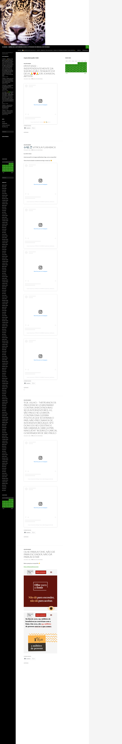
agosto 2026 (4, 185)
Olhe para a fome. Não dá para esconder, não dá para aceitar (39, 554)
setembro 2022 (5, 264)
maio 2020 (4, 312)
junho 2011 (4, 486)
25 (66, 71)
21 (76, 69)
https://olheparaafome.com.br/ (31, 566)
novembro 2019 (5, 322)
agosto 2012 (4, 464)
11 (66, 67)
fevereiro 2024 (5, 235)
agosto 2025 (4, 205)
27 (72, 71)
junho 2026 (4, 188)
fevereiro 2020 (5, 317)
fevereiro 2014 (5, 434)
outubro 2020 (4, 303)
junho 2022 (4, 269)
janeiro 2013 (4, 456)
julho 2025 (4, 207)
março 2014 (4, 432)
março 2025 (4, 213)
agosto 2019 (4, 327)
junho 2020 (4, 310)
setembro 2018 (5, 346)
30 (82, 71)
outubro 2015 (4, 400)
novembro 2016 (5, 383)
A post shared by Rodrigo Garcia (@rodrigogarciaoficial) (40, 479)
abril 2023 (4, 252)
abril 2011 (4, 490)
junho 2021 (4, 290)
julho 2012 (4, 466)
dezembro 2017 (5, 361)
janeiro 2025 (4, 217)
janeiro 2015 (4, 415)
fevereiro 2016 (5, 398)
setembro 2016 (5, 386)
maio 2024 (4, 230)
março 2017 (4, 376)
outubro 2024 (4, 222)
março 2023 (4, 254)
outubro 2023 (4, 242)
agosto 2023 (4, 246)
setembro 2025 (5, 203)
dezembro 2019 (5, 320)
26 (69, 71)
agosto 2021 (4, 286)
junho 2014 (4, 427)
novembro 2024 (5, 220)
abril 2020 (4, 313)
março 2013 (4, 452)
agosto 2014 (4, 424)
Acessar (3, 121)
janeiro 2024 (4, 237)
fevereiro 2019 (5, 337)
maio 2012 (4, 469)
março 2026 (4, 193)
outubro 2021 (4, 283)
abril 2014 (4, 430)
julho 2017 (4, 369)
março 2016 (4, 397)
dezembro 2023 (5, 239)
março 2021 (4, 295)
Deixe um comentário (38, 78)
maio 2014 (4, 429)
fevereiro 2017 (5, 378)
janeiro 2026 (4, 196)
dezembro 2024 (5, 219)
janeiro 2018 (4, 359)
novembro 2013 (5, 439)
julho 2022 (4, 268)
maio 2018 (4, 352)
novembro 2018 (5, 342)
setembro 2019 (5, 325)
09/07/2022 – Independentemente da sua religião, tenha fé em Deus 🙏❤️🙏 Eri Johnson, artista (39, 71)
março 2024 (4, 234)
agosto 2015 (4, 403)
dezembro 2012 (5, 458)
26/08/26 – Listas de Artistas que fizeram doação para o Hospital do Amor (7, 106)
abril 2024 (4, 232)
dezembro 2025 (5, 198)
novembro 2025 (5, 200)
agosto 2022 (4, 266)
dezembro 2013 (5, 437)
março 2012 (4, 473)
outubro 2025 (4, 202)
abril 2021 (4, 293)
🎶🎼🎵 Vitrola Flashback (40, 147)
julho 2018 (4, 349)
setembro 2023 (5, 244)
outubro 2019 (4, 324)
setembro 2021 (5, 285)
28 (76, 71)
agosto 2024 (4, 225)
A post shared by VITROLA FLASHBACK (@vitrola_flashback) (40, 201)
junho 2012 (4, 468)
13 (72, 67)
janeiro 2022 (4, 278)
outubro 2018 (4, 344)
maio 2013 (4, 449)
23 (82, 69)
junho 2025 (4, 208)
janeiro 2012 (4, 476)
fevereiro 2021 (5, 297)
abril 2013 (4, 451)
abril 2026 (4, 191)
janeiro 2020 (4, 319)
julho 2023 (4, 247)
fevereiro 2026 (5, 195)
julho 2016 (4, 390)
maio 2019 (4, 332)
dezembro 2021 (5, 280)
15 (79, 67)
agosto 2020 (4, 307)
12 (69, 67)
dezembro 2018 (5, 341)
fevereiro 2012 (5, 475)
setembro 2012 (5, 463)
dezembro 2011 (5, 478)
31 (85, 71)
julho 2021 (4, 288)
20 (72, 69)
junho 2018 (4, 351)
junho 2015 (4, 407)
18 (66, 69)
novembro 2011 (5, 480)
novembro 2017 (5, 363)
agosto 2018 (4, 347)
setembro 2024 (5, 224)
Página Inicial (85, 50)
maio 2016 (4, 393)
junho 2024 (4, 229)
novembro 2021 (5, 281)
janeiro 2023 (4, 258)
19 (69, 69)
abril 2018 (4, 354)
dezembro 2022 (5, 259)
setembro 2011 (5, 483)
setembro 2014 (5, 422)
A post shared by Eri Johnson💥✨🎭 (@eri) (40, 122)
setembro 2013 (5, 442)
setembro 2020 (5, 305)
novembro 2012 (5, 459)
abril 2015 (4, 410)
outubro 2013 (4, 441)
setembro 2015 (5, 402)
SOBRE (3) (79, 50)
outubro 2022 (4, 263)
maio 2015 (4, 408)
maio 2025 (4, 210)
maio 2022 (4, 271)
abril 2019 (4, 334)
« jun (67, 73)
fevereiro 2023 (5, 256)
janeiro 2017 (4, 380)
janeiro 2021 (4, 298)
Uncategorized (27, 63)
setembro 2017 (5, 366)
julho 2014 (4, 425)
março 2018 (4, 356)
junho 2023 (4, 249)
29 (79, 71)
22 (79, 69)
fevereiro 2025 (5, 215)
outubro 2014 (4, 420)
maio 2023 (4, 251)
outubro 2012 (4, 461)
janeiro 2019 (4, 339)
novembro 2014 (5, 419)
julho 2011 (4, 485)
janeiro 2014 (4, 436)
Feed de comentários (6, 125)
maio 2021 (4, 291)
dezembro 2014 (5, 417)
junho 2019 (4, 330)
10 (85, 65)
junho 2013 (4, 447)
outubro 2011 (4, 481)
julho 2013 (4, 446)
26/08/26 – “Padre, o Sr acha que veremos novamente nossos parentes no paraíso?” (7, 112)
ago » (85, 73)
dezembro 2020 (5, 300)
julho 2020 (4, 308)
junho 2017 (4, 371)
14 (76, 67)
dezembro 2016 (5, 381)
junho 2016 (4, 391)
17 (85, 67)
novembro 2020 (5, 302)
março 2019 (4, 335)
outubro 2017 (4, 364)
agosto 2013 (4, 444)
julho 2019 (4, 329)
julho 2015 (4, 405)
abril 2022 (4, 273)
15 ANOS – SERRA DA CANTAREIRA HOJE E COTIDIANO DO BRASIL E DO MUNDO (26, 47)
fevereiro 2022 (5, 276)
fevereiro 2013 (5, 454)
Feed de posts (4, 123)
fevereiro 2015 (5, 413)
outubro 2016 (4, 385)
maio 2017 (4, 373)
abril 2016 (4, 395)
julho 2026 (4, 186)
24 (85, 69)
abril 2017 (4, 374)
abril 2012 (4, 471)
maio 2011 (4, 488)
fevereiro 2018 (5, 358)
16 (82, 67)
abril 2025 (4, 212)
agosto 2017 (4, 368)
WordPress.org (5, 126)
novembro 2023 (5, 241)
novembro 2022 (5, 261)
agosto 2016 (4, 388)
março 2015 (4, 412)
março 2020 (4, 315)
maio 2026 (4, 190)
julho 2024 (4, 227)
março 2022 (4, 274)
